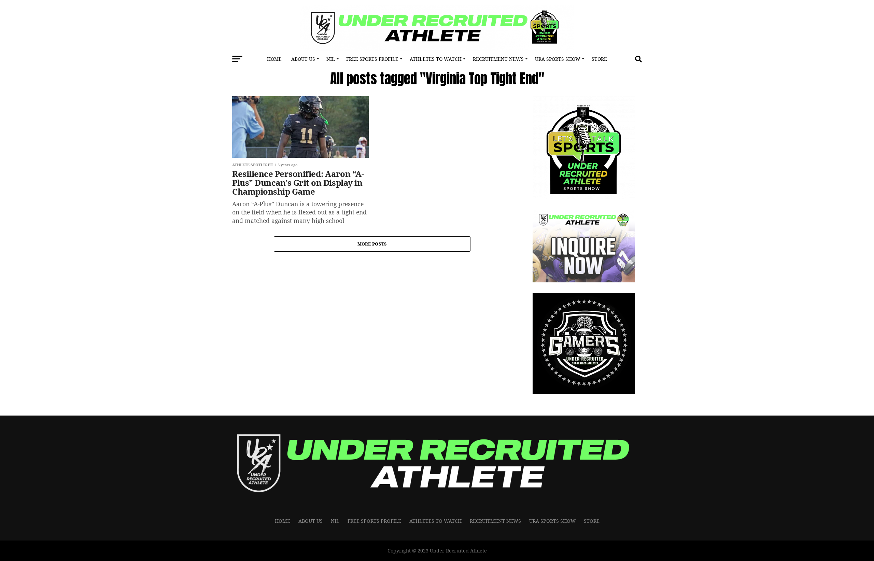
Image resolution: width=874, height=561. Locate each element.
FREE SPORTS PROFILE (372, 59)
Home (274, 59)
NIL (330, 59)
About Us (303, 59)
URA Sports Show (557, 59)
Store (599, 59)
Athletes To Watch (436, 59)
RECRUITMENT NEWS (498, 59)
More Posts (372, 244)
